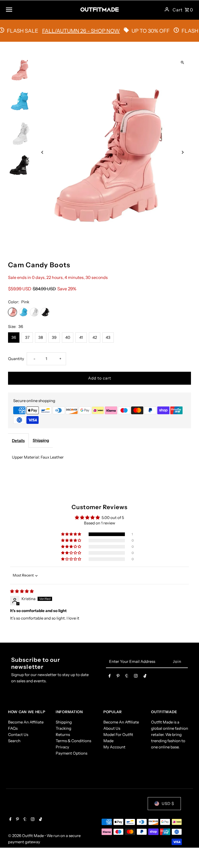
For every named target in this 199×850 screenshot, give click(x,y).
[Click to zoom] (182, 62)
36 (13, 337)
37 (27, 337)
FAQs (13, 728)
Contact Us (18, 734)
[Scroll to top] (188, 836)
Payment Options (71, 753)
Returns (63, 734)
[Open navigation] (41, 9)
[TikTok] (145, 677)
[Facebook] (110, 677)
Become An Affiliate (26, 722)
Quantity (16, 358)
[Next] (182, 152)
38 (40, 337)
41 (81, 337)
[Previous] (42, 152)
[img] (22, 591)
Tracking (63, 728)
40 (67, 337)
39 (54, 337)
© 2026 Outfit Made (26, 835)
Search (14, 740)
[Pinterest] (118, 677)
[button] (71, 534)
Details (18, 440)
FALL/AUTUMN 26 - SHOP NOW (70, 31)
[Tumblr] (126, 677)
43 (108, 337)
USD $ (168, 803)
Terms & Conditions (73, 740)
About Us (111, 728)
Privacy (62, 746)
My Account (114, 746)
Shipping (41, 440)
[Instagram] (136, 677)
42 (95, 337)
